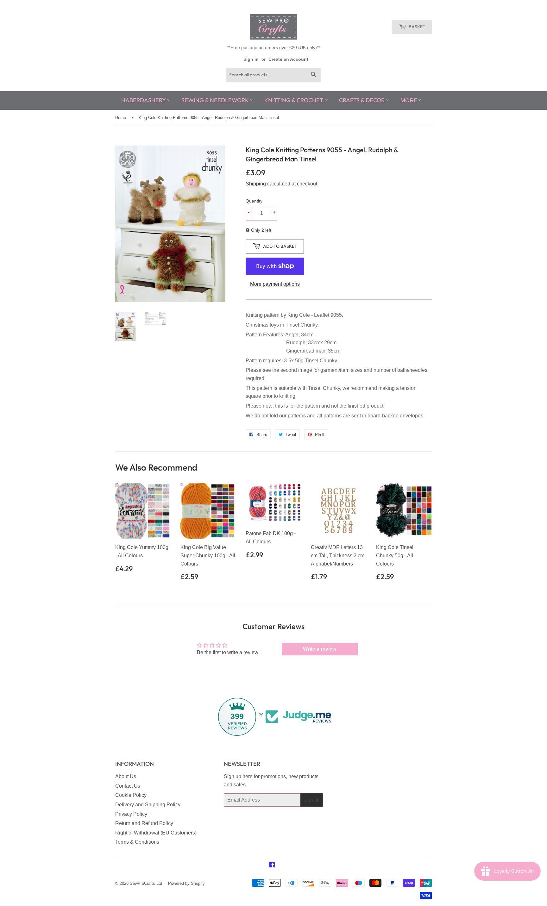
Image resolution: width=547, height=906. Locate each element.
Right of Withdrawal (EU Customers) (156, 832)
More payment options (275, 284)
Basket (416, 26)
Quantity (254, 200)
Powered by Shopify (186, 883)
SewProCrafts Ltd (146, 883)
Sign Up (312, 800)
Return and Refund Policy (144, 823)
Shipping (256, 183)
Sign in (251, 59)
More (409, 100)
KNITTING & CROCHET (294, 100)
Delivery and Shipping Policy (147, 804)
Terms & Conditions (137, 842)
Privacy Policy (131, 814)
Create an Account (288, 59)
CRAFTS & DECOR (362, 100)
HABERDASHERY (144, 100)
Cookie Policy (131, 795)
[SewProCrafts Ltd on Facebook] (272, 865)
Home (120, 117)
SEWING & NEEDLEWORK (215, 100)
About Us (125, 776)
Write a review (319, 649)
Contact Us (127, 786)
